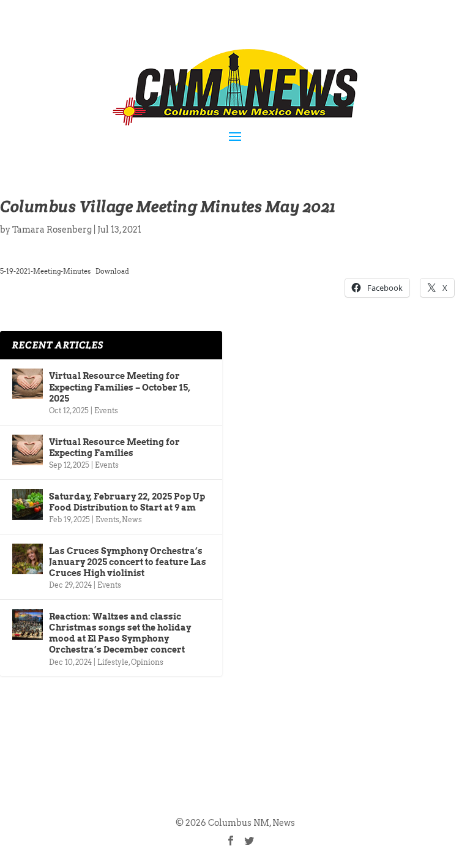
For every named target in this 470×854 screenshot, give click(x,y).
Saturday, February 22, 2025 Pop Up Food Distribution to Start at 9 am (127, 502)
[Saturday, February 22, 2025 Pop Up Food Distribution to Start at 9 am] (27, 504)
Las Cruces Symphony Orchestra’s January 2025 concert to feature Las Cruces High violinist (127, 562)
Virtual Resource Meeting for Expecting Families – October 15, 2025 (119, 387)
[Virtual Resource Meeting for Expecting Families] (27, 450)
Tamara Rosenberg (52, 229)
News (132, 519)
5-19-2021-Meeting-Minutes (45, 271)
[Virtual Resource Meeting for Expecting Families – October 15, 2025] (27, 384)
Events (106, 410)
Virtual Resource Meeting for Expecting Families (114, 447)
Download (112, 271)
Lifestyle (113, 662)
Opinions (147, 662)
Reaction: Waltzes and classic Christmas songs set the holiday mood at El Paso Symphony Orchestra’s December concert (120, 633)
